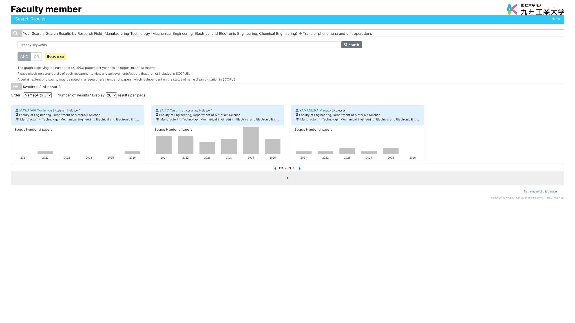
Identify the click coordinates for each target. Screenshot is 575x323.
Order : (17, 95)
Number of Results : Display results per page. (102, 95)
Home (556, 18)
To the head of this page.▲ (540, 191)
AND (24, 56)
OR (36, 56)
